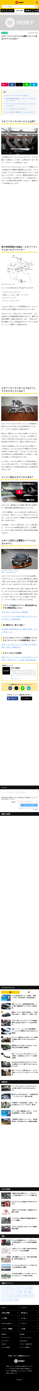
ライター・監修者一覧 (26, 1344)
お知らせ (3, 1344)
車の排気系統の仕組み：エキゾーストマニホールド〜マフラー (20, 99)
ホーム (3, 10)
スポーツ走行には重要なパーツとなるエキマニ (20, 112)
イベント (23, 1323)
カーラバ (13, 1292)
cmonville (3, 570)
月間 (28, 992)
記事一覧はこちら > (15, 678)
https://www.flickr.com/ (10, 572)
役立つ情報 (17, 13)
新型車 (18, 1296)
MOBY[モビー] (4, 13)
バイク (4, 1296)
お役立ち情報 (19, 10)
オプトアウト (5, 1341)
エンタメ (23, 1318)
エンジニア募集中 (25, 1347)
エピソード (5, 1292)
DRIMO (25, 1296)
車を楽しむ (28, 10)
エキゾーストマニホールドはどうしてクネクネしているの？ (20, 105)
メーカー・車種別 (7, 1328)
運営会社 (3, 1334)
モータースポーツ (7, 1323)
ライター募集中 (5, 1347)
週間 (10, 992)
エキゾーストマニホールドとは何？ (17, 95)
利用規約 (36, 809)
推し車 (32, 1296)
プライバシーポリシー (26, 1337)
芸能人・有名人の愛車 (25, 1292)
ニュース (10, 10)
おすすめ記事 (29, 1288)
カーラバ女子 (6, 1288)
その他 (23, 1328)
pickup (10, 1300)
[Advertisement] (19, 61)
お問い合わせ (23, 1341)
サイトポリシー (5, 1337)
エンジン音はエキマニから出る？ (16, 109)
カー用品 (4, 1318)
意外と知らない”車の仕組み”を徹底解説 (14, 612)
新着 (16, 1300)
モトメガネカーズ (17, 1288)
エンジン (7, 324)
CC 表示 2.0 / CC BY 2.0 (13, 570)
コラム (4, 1300)
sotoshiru (11, 1296)
